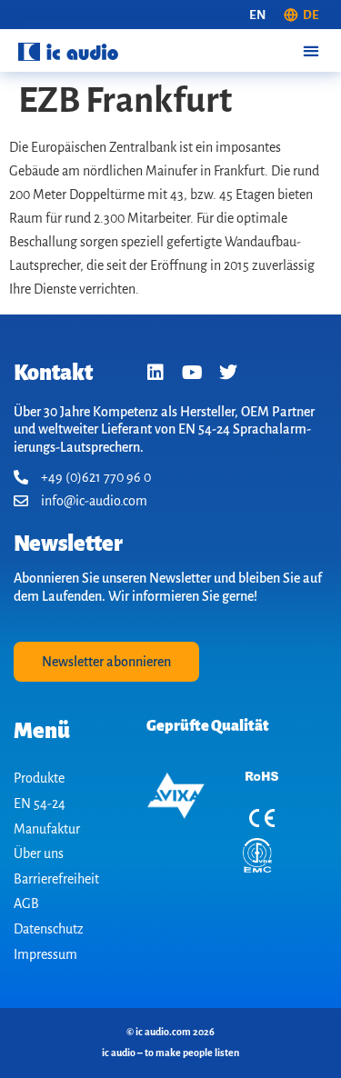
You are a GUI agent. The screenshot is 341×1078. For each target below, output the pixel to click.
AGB (26, 903)
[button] (310, 50)
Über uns (39, 853)
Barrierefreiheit (56, 879)
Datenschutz (49, 929)
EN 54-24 (39, 803)
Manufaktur (47, 829)
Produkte (39, 778)
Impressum (45, 954)
